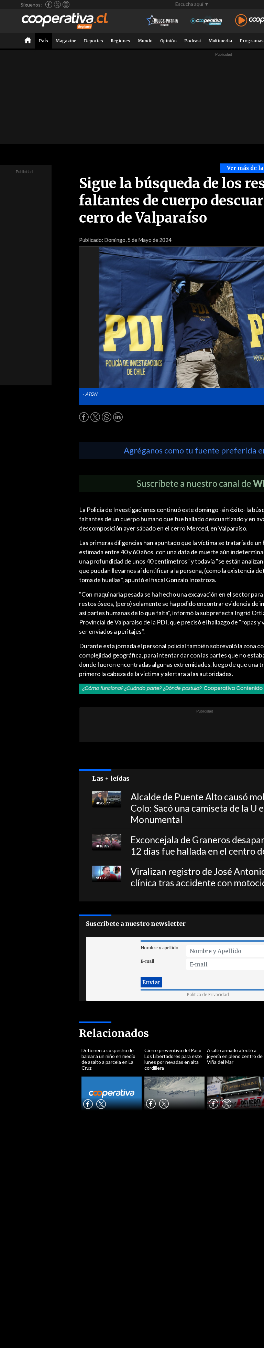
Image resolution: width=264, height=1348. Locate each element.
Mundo (145, 40)
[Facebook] (48, 4)
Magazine (66, 40)
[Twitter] (57, 4)
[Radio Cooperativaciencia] (206, 20)
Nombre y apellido (159, 947)
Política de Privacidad (208, 994)
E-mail (147, 961)
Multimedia (220, 40)
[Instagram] (66, 4)
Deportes (93, 40)
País (43, 40)
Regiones (120, 40)
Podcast (192, 40)
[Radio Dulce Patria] (162, 20)
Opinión (168, 40)
